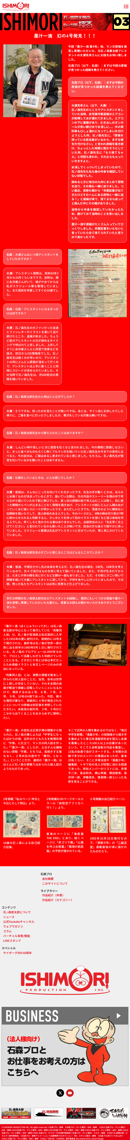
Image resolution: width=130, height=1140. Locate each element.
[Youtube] (70, 1093)
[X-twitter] (60, 1093)
